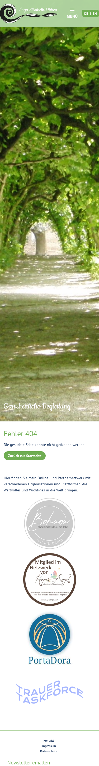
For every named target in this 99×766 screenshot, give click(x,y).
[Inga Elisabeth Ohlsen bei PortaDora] (49, 637)
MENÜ (72, 16)
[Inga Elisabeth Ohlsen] (29, 13)
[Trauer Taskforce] (49, 692)
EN (95, 13)
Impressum (48, 746)
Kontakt (49, 740)
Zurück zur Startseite (24, 455)
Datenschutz (48, 751)
